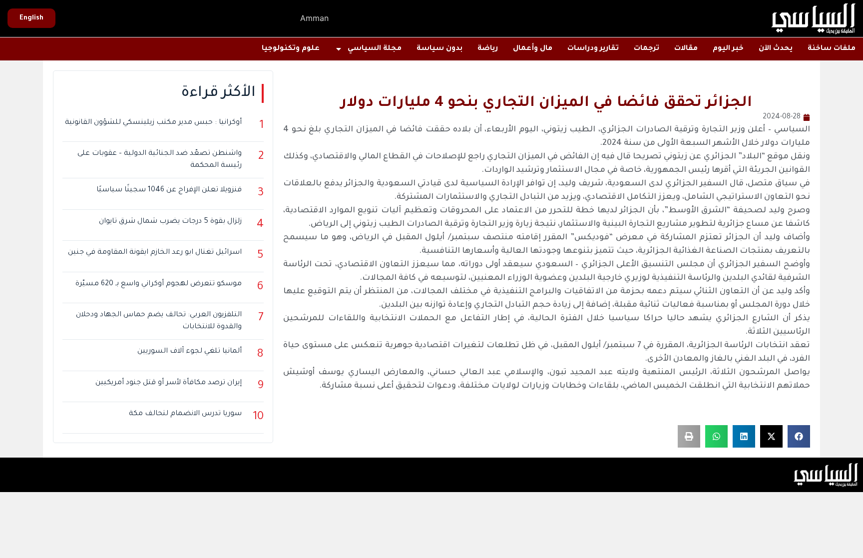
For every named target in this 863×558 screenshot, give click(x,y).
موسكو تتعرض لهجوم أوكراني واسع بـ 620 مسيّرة (158, 284)
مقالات (686, 49)
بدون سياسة (439, 49)
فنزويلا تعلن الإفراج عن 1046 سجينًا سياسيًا (169, 190)
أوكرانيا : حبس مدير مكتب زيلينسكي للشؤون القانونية (153, 123)
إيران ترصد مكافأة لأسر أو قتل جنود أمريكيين (168, 383)
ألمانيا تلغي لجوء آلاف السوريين (189, 352)
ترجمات (646, 49)
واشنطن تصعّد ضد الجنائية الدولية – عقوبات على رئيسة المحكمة (159, 160)
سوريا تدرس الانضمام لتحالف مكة (185, 414)
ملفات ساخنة (832, 49)
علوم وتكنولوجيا (291, 49)
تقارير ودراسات (593, 49)
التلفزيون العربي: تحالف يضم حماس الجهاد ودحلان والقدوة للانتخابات (159, 321)
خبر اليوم (728, 49)
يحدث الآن (776, 49)
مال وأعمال (532, 49)
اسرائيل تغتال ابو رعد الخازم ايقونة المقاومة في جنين (155, 253)
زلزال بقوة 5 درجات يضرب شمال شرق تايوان (170, 222)
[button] (799, 436)
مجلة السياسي (375, 49)
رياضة (487, 49)
